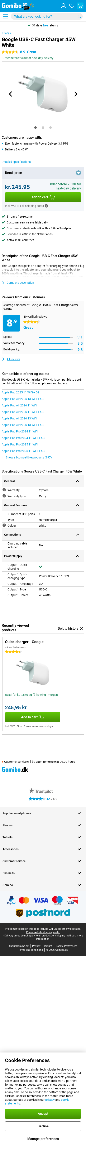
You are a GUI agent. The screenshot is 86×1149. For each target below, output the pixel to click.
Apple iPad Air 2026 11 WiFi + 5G (23, 412)
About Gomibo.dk (19, 946)
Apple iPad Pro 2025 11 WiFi (20, 444)
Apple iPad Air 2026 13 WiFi (19, 418)
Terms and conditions (30, 949)
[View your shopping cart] (80, 6)
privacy (50, 1099)
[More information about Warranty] (4, 489)
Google (7, 33)
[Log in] (63, 6)
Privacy (36, 946)
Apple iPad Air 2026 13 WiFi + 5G (23, 425)
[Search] (79, 16)
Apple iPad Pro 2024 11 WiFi (20, 431)
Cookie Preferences (66, 946)
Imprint (48, 946)
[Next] (75, 94)
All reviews (13, 359)
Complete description (20, 282)
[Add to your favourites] (78, 172)
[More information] (46, 206)
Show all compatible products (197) (29, 457)
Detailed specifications (16, 161)
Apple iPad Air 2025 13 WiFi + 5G (23, 399)
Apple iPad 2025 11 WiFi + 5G (20, 392)
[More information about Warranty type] (4, 495)
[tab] (35, 127)
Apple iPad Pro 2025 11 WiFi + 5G (23, 451)
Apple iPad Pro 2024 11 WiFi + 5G (23, 438)
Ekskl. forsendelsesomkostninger (35, 726)
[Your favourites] (72, 6)
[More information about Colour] (4, 525)
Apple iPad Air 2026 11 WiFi (19, 405)
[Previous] (10, 94)
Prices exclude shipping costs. (43, 932)
